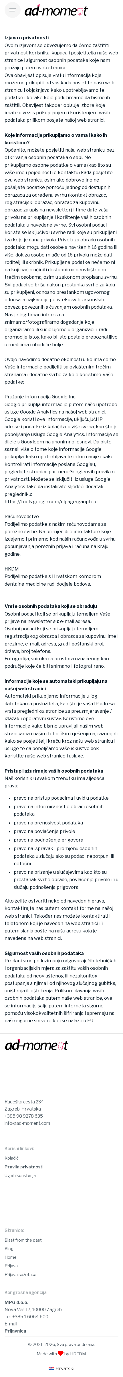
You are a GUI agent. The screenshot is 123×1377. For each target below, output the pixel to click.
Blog (9, 1248)
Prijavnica (15, 1331)
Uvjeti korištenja (20, 1175)
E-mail (11, 1324)
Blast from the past (23, 1240)
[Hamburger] (13, 10)
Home (11, 1257)
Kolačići (12, 1158)
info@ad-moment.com (27, 1123)
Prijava (11, 1265)
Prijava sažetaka (20, 1274)
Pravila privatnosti (24, 1167)
